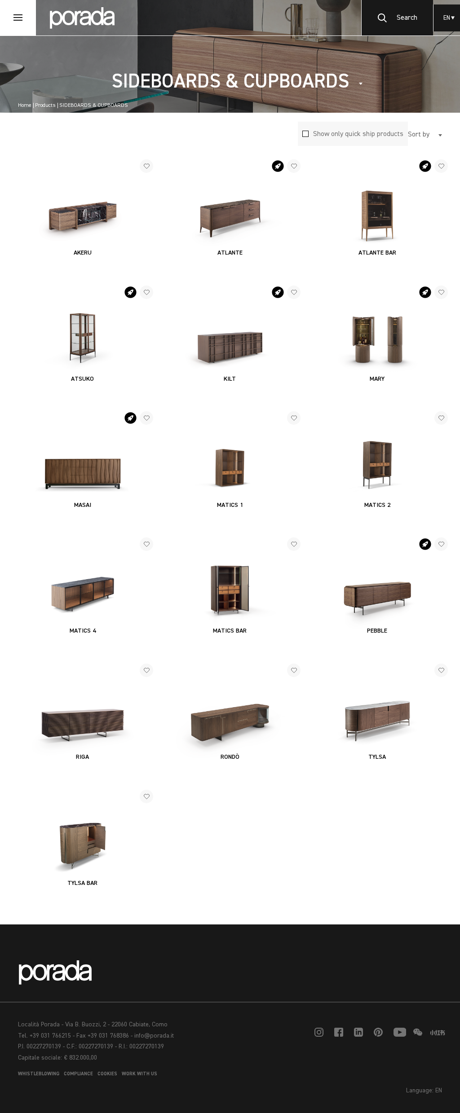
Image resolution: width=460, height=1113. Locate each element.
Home (24, 105)
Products (45, 105)
